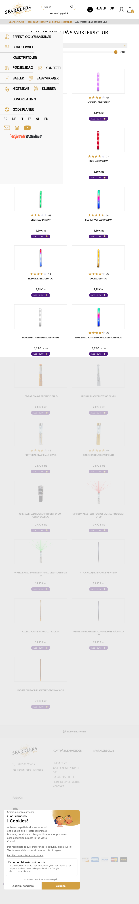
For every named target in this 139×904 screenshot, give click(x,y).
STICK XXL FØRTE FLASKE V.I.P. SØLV (98, 572)
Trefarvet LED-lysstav (40, 278)
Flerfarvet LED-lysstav (98, 219)
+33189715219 (26, 764)
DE (14, 119)
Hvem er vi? (60, 763)
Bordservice (23, 47)
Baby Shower (48, 78)
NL (38, 119)
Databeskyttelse (64, 777)
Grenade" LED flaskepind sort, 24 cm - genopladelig (40, 515)
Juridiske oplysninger (67, 767)
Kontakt (58, 786)
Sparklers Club (16, 21)
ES (29, 119)
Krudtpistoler (25, 57)
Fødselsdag (23, 67)
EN (46, 119)
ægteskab (21, 88)
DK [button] (111, 8)
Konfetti (53, 68)
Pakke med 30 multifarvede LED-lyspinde (98, 337)
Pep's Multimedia (34, 769)
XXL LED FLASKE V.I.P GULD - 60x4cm (40, 631)
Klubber (49, 88)
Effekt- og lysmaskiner (32, 37)
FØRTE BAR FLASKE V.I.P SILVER (40, 455)
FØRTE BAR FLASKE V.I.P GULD (98, 455)
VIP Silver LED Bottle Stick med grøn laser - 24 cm (40, 574)
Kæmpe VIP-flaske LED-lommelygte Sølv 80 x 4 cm (98, 633)
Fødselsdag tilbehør (36, 21)
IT (22, 119)
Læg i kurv (96, 119)
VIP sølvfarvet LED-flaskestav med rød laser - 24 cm (98, 515)
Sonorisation (24, 99)
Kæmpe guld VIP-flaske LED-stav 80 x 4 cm (40, 690)
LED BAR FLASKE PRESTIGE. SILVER (98, 396)
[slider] (115, 52)
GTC (55, 772)
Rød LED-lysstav (98, 161)
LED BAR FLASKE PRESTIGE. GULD (41, 396)
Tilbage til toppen (76, 731)
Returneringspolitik (59, 13)
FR (5, 119)
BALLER (18, 78)
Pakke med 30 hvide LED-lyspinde (40, 337)
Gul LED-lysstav (98, 278)
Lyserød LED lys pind (98, 102)
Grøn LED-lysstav (40, 219)
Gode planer (23, 109)
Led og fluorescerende (60, 21)
